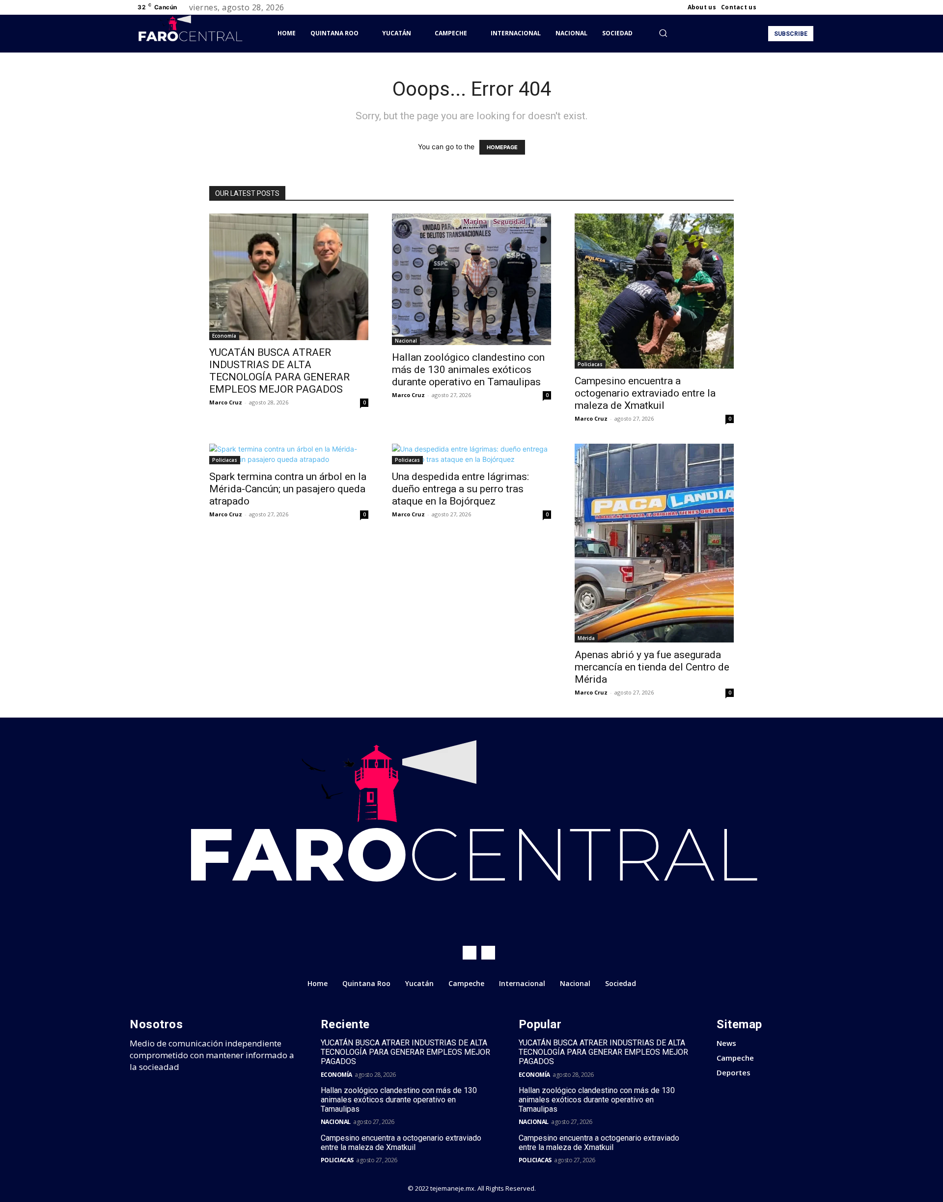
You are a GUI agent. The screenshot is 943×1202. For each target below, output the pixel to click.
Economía (224, 335)
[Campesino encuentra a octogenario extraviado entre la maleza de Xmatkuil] (654, 291)
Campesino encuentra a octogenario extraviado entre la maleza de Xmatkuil (645, 393)
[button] (663, 32)
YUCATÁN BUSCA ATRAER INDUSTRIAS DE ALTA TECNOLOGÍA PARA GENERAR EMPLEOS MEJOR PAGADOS (279, 371)
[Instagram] (784, 7)
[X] (796, 7)
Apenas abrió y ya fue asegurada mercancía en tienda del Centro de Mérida (652, 667)
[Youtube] (807, 7)
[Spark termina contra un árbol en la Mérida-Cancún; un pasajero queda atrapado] (288, 454)
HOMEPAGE (502, 147)
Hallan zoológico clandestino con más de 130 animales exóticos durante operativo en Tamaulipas (468, 369)
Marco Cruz (225, 402)
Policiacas (590, 364)
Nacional (406, 340)
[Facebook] (772, 7)
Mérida (586, 638)
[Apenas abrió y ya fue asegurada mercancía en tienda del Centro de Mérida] (654, 543)
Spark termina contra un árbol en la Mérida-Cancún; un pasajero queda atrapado (287, 489)
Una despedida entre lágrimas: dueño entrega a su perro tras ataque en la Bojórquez (460, 489)
